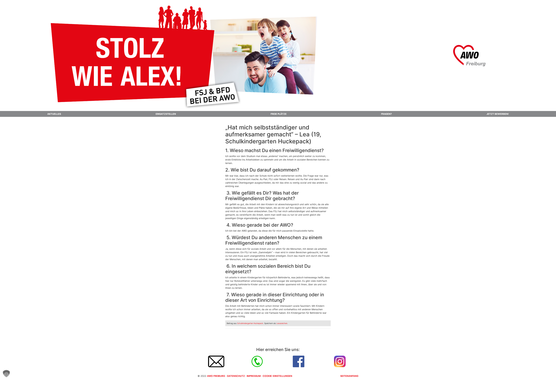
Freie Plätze (279, 113)
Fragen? (386, 113)
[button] (6, 373)
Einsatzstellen (166, 113)
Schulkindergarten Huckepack (250, 323)
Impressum (254, 375)
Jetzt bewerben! (498, 113)
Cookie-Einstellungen (277, 375)
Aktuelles (54, 113)
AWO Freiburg (216, 375)
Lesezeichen (282, 323)
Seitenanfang (349, 375)
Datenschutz (236, 375)
